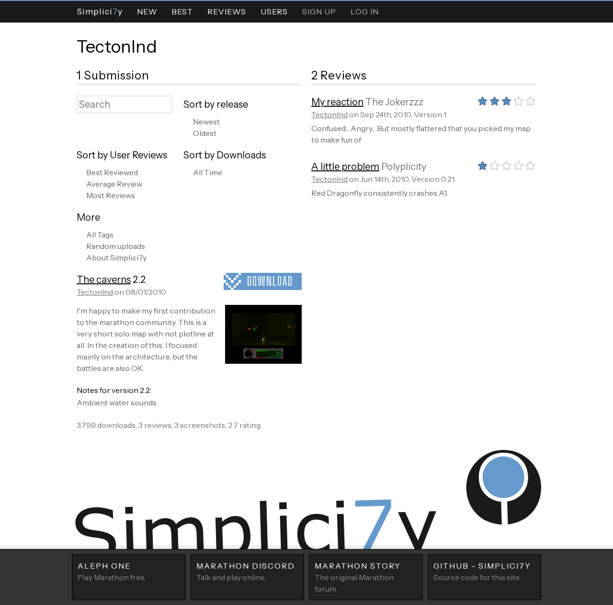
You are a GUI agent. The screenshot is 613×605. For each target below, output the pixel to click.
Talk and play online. (245, 571)
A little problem (345, 166)
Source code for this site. (482, 571)
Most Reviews (110, 195)
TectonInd (117, 46)
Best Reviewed (112, 172)
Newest (206, 121)
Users (274, 11)
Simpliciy (100, 11)
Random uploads (115, 246)
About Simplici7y (116, 257)
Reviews (226, 11)
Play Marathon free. (112, 571)
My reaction (337, 102)
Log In (365, 11)
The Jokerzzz (394, 102)
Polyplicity (403, 166)
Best (182, 11)
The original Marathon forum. (358, 577)
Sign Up (319, 11)
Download (270, 281)
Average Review (114, 184)
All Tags (100, 234)
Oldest (204, 133)
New (147, 11)
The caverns (104, 279)
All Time (207, 172)
